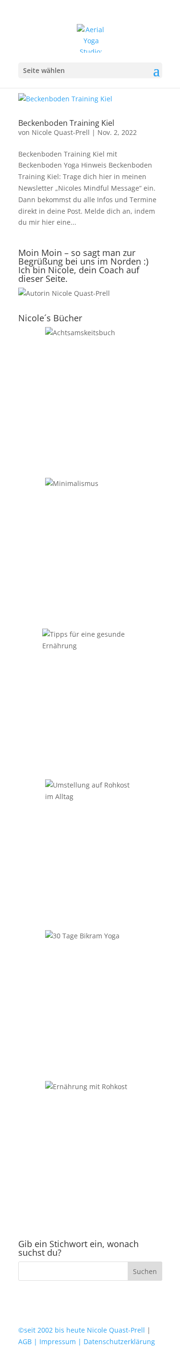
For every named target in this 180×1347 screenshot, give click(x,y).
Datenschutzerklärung (118, 1341)
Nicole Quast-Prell (61, 132)
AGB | (27, 1341)
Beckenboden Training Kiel (66, 123)
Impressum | (59, 1341)
